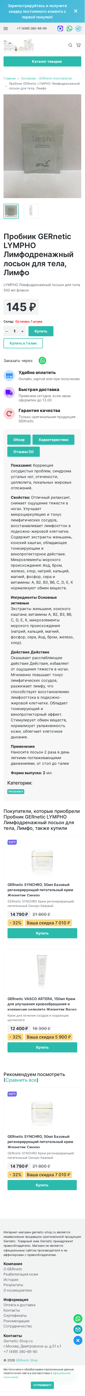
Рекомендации (16, 1321)
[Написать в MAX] (60, 28)
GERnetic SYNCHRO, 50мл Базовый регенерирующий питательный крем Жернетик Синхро (40, 889)
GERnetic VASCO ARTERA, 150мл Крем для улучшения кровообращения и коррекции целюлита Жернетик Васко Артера (42, 1003)
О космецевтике (18, 1290)
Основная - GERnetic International (46, 78)
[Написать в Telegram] (78, 28)
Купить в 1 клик (23, 343)
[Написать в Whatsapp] (69, 28)
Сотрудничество (18, 1326)
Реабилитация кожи (21, 1274)
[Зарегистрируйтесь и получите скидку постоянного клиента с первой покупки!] (42, 11)
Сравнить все (21, 1080)
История (11, 1279)
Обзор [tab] (18, 439)
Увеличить (42, 146)
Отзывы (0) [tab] (23, 451)
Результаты (13, 1285)
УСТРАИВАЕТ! (42, 1385)
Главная (10, 78)
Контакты (12, 1310)
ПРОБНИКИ (15, 791)
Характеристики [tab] (53, 439)
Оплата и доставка (19, 1305)
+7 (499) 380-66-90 (32, 28)
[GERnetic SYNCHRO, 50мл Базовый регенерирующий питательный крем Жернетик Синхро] (42, 859)
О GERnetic (13, 1269)
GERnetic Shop (27, 1360)
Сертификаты (15, 1315)
